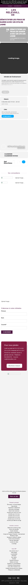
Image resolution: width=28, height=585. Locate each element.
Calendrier (8, 154)
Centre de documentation (14, 538)
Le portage (14, 543)
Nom (2, 318)
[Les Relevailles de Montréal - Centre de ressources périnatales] (13, 12)
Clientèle (14, 558)
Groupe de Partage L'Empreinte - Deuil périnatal (14, 534)
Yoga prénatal (14, 506)
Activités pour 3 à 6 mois (14, 514)
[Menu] (2, 12)
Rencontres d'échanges (14, 509)
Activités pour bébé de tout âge (14, 520)
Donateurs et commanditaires (14, 563)
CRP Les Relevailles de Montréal (9, 112)
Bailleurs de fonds (14, 562)
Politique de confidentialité (14, 569)
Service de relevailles (14, 529)
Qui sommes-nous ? (14, 550)
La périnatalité (14, 554)
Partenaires (10, 565)
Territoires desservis (14, 560)
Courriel (3, 324)
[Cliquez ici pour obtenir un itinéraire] (23, 161)
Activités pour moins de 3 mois (14, 512)
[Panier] (26, 12)
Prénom (3, 311)
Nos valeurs (14, 557)
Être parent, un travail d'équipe (14, 504)
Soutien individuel (14, 530)
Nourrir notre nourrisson (14, 510)
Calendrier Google (11, 156)
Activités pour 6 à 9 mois (14, 515)
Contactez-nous (16, 566)
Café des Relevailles (14, 540)
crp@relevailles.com (10, 359)
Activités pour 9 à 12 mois (14, 517)
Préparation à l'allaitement (14, 507)
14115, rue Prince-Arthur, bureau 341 (10, 113)
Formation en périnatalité (14, 532)
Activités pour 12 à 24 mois (14, 518)
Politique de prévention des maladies (14, 568)
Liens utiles (10, 566)
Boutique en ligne (14, 535)
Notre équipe (14, 552)
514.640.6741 (8, 357)
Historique (14, 555)
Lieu (5, 109)
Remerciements (16, 565)
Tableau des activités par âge (14, 527)
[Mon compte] (23, 12)
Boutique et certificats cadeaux (14, 537)
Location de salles (14, 542)
